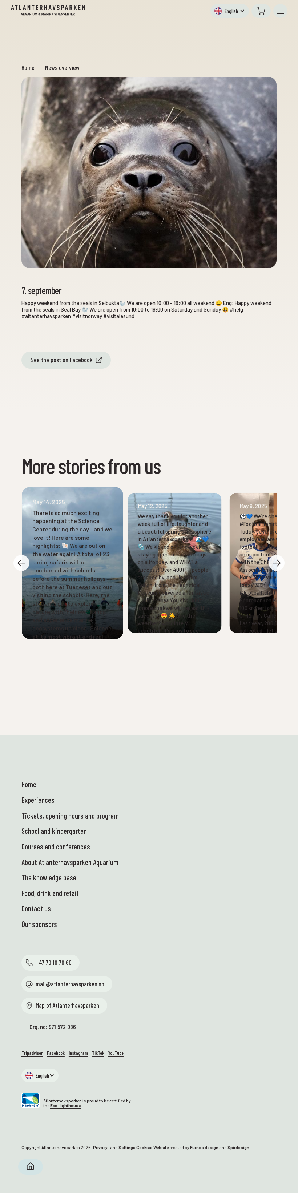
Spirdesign (238, 1147)
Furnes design (204, 1147)
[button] (229, 11)
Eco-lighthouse (65, 1105)
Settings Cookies (135, 1147)
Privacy (100, 1147)
